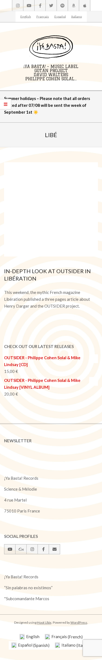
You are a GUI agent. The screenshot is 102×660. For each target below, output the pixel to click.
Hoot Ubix (44, 622)
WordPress (78, 622)
